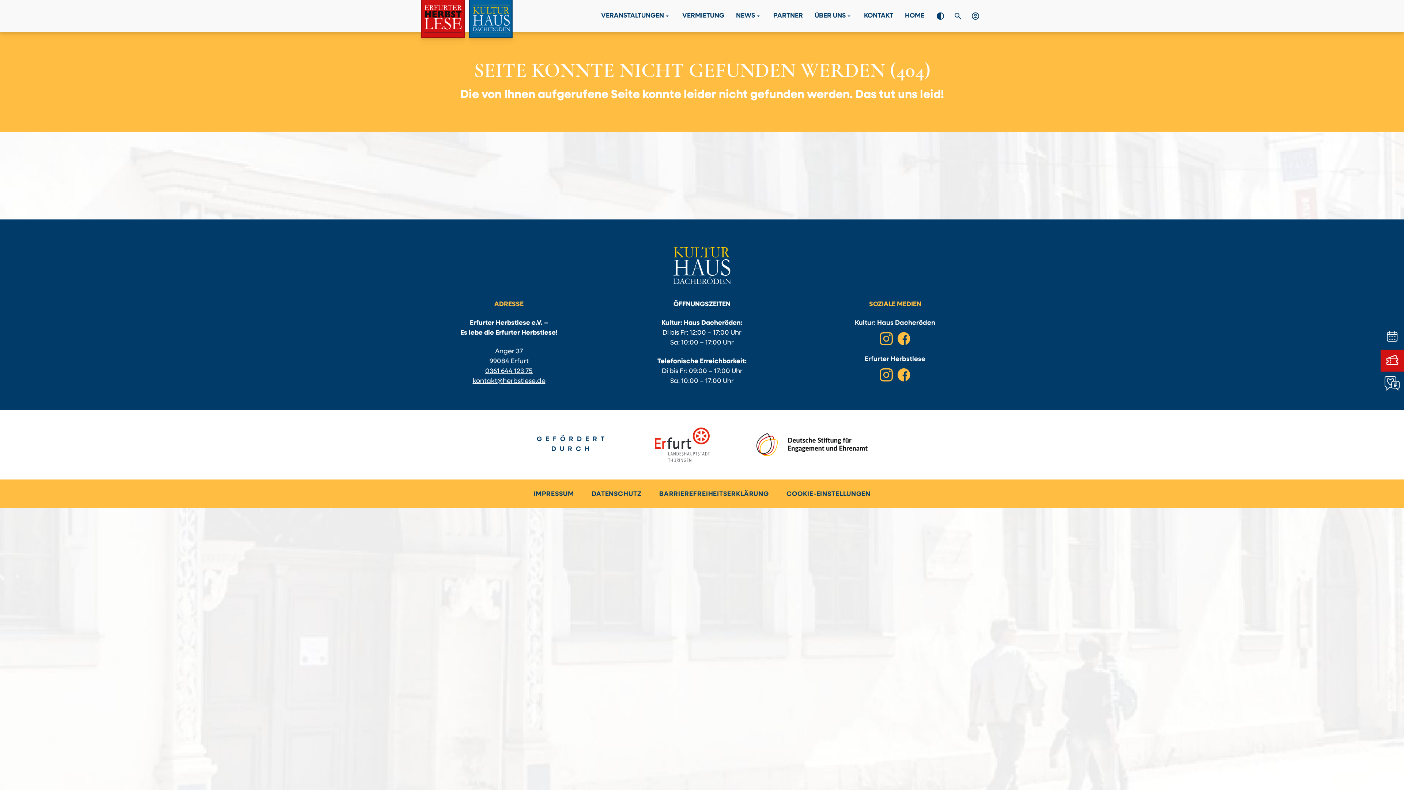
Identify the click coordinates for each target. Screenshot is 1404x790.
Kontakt (878, 16)
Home (914, 16)
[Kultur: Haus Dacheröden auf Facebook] (904, 338)
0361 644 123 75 (509, 371)
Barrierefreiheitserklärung (714, 494)
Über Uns (833, 16)
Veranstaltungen (636, 16)
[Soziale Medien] (1392, 384)
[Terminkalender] (1392, 337)
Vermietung (703, 16)
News (749, 16)
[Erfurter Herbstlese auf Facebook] (904, 375)
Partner (788, 16)
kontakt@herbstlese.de (509, 381)
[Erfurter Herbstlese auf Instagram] (886, 375)
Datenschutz (617, 494)
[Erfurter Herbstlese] (467, 19)
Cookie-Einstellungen (828, 494)
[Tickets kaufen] (1392, 361)
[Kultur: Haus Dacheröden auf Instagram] (886, 338)
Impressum (553, 494)
